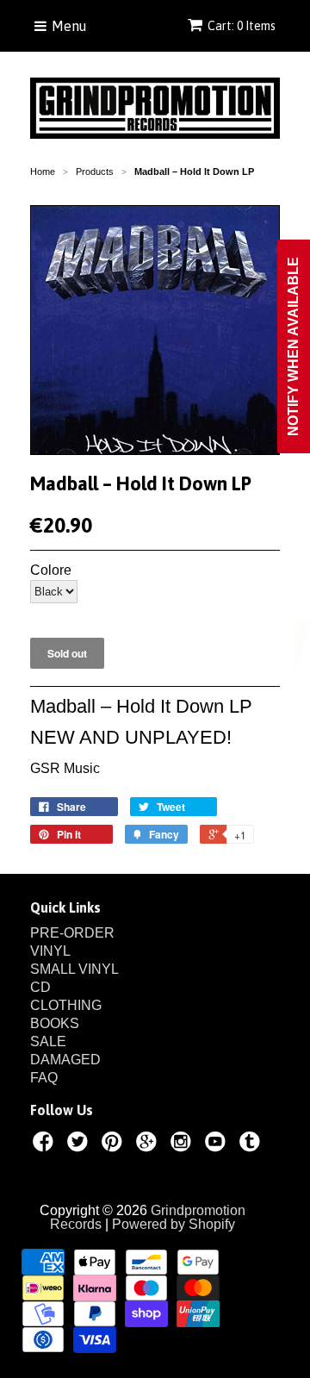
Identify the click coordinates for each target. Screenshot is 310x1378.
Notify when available (293, 346)
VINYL (50, 951)
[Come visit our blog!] (252, 1144)
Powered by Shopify (173, 1224)
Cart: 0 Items (242, 26)
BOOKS (54, 1023)
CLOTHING (66, 1005)
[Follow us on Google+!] (149, 1144)
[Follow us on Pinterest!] (114, 1144)
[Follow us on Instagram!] (183, 1144)
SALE (48, 1041)
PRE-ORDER (72, 933)
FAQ (44, 1077)
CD (40, 987)
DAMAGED (65, 1059)
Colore (50, 570)
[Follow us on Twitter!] (80, 1144)
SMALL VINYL (74, 969)
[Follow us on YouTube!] (218, 1144)
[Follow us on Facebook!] (46, 1144)
